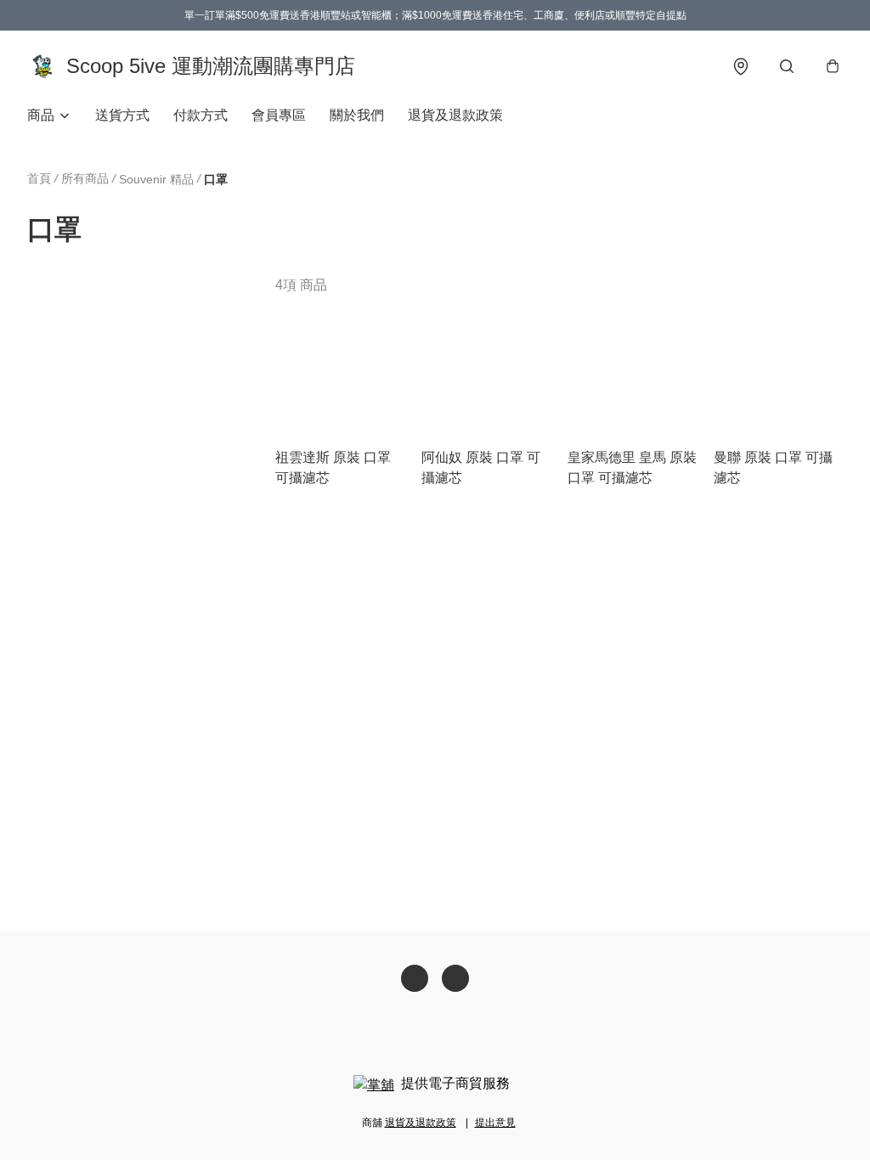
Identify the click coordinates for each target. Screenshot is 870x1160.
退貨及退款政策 (455, 115)
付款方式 (200, 115)
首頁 (39, 178)
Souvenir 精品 (156, 179)
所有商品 (85, 178)
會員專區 (278, 115)
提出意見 (495, 1123)
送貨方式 (122, 115)
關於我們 (357, 115)
